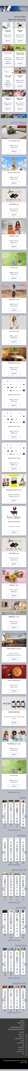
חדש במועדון (21, 1034)
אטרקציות (21, 1036)
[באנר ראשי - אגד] (14, 9)
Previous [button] (3, 816)
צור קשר (22, 1020)
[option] (5, 812)
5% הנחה (8, 64)
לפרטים (5, 887)
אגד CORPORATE (19, 1039)
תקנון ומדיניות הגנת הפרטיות (17, 1027)
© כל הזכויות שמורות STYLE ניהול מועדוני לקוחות (15, 1061)
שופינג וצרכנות (20, 1043)
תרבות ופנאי (21, 1049)
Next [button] (25, 816)
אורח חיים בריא (20, 1051)
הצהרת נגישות (20, 1023)
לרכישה (20, 41)
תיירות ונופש (21, 1047)
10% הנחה (23, 815)
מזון (23, 1045)
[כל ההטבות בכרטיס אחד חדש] (14, 116)
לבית (23, 1054)
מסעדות (22, 1041)
